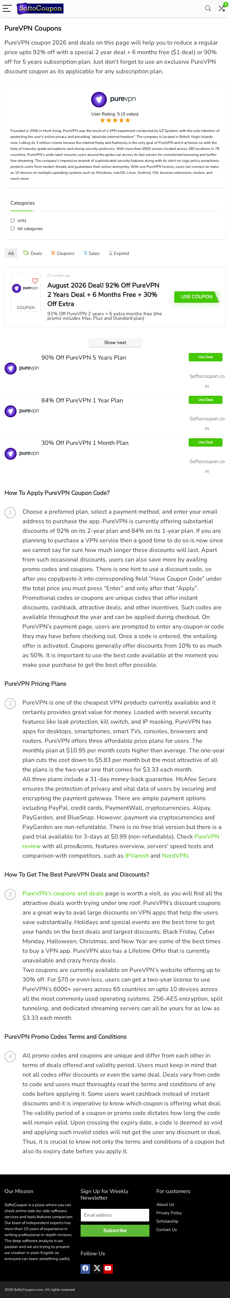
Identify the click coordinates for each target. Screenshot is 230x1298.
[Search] (208, 9)
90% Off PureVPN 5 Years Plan (83, 358)
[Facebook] (85, 1269)
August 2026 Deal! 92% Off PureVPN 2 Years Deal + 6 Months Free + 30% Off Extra (103, 294)
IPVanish (137, 856)
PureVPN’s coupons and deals (63, 893)
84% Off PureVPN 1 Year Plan (82, 400)
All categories (30, 229)
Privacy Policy (169, 1213)
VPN (21, 221)
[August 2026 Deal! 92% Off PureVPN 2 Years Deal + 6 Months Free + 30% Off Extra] (25, 289)
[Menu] (7, 9)
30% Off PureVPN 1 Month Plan (84, 443)
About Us (165, 1204)
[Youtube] (108, 1269)
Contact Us (166, 1229)
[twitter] (97, 1269)
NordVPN (175, 856)
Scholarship (167, 1221)
